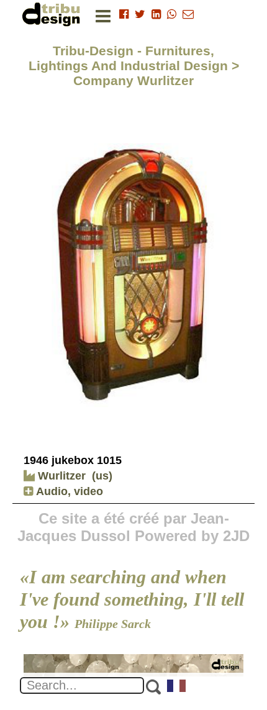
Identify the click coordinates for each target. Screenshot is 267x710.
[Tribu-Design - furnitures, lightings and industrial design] (53, 14)
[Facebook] (124, 14)
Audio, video (68, 491)
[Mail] (188, 14)
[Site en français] (177, 687)
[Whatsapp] (171, 14)
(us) (102, 476)
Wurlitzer (60, 476)
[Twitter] (140, 14)
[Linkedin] (156, 14)
